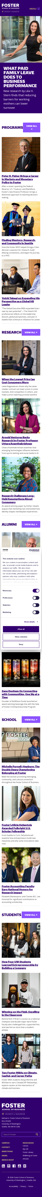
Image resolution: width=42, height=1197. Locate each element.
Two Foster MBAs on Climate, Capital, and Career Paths (19, 1074)
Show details (29, 622)
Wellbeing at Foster (30, 1155)
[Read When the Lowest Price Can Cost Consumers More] (21, 357)
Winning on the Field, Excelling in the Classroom (20, 1013)
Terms (30, 1186)
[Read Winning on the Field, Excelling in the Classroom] (21, 990)
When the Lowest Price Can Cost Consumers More (18, 381)
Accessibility (13, 1186)
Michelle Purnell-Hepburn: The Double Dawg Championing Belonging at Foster (21, 769)
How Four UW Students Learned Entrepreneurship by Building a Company (20, 964)
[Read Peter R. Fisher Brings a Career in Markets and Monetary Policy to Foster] (21, 154)
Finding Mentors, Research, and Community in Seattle (19, 242)
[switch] (36, 598)
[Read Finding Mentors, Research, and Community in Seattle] (21, 218)
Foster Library (28, 1152)
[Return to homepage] (21, 1108)
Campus (5, 1143)
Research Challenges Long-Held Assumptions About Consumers (18, 499)
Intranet (26, 1159)
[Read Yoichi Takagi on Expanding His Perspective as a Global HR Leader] (21, 276)
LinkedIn (4, 1165)
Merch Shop (8, 1160)
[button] (33, 8)
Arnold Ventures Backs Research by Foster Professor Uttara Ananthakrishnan (20, 440)
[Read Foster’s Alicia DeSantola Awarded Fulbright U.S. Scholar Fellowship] (21, 803)
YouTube (20, 1165)
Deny (21, 644)
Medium (24, 1166)
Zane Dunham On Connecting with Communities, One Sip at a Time (20, 694)
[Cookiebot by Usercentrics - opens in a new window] (29, 550)
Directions (7, 1151)
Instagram (9, 1165)
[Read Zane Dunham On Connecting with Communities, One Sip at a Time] (21, 669)
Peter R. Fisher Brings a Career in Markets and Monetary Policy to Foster (20, 179)
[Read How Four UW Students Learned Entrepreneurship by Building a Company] (21, 940)
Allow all (21, 629)
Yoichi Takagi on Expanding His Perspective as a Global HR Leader (21, 301)
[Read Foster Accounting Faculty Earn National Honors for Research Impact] (21, 864)
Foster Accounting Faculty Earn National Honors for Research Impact (18, 889)
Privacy (23, 1186)
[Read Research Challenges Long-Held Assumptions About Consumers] (21, 474)
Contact (6, 1147)
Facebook (14, 1165)
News (4, 1156)
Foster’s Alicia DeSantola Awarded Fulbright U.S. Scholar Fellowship (17, 828)
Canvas (25, 1146)
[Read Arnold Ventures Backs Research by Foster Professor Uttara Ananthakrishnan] (21, 415)
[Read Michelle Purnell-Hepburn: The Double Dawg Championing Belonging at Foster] (21, 745)
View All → (31, 127)
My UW (25, 1149)
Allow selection (21, 637)
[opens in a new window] (10, 11)
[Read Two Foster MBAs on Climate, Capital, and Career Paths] (21, 1051)
